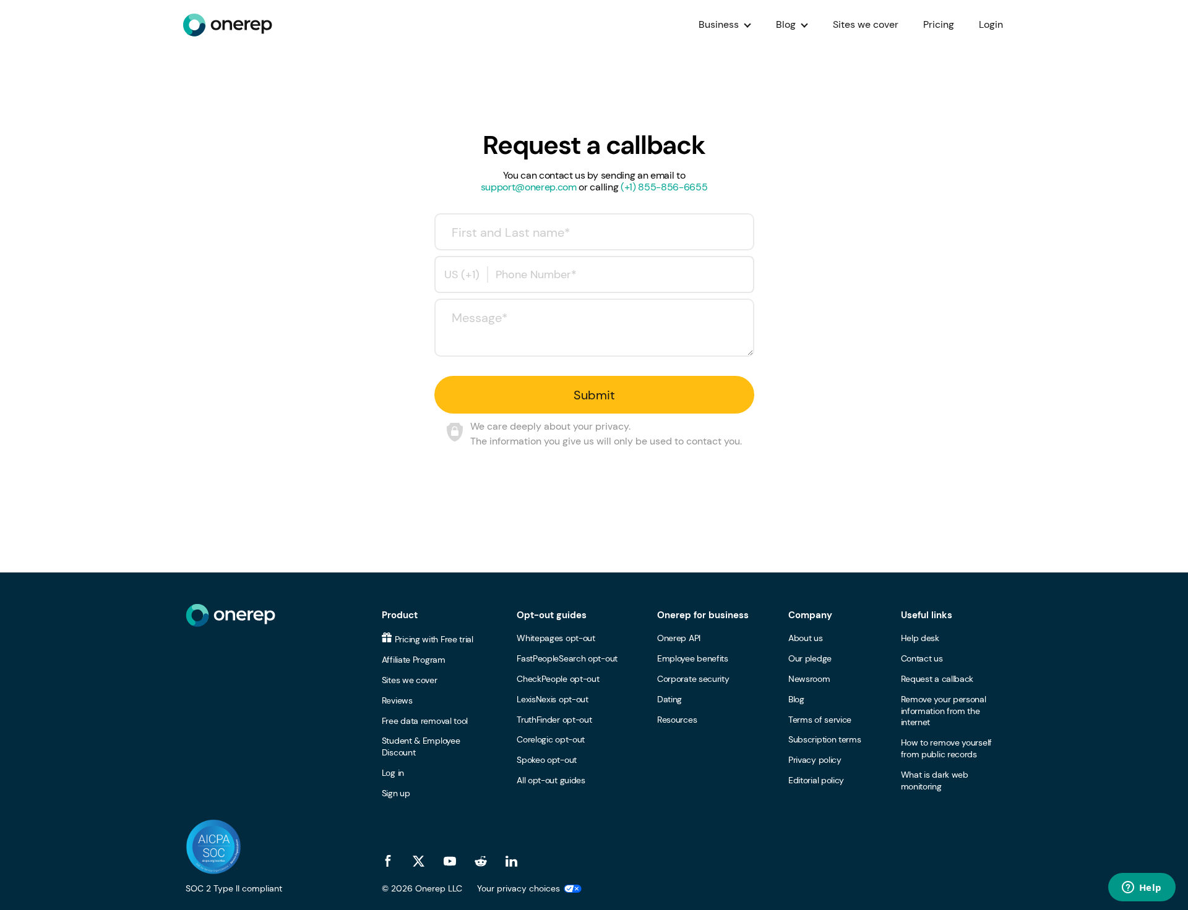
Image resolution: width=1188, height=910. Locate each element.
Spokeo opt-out (547, 759)
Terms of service (819, 719)
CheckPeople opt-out (558, 678)
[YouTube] (450, 861)
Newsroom (809, 678)
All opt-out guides (551, 780)
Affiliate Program (414, 659)
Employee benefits (692, 658)
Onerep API (678, 638)
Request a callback (937, 678)
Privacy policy (815, 759)
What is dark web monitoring (934, 780)
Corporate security (693, 678)
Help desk (920, 638)
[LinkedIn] (512, 861)
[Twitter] (419, 861)
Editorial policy (816, 780)
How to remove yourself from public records (946, 748)
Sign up (396, 793)
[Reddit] (481, 861)
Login (991, 24)
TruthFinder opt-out (554, 719)
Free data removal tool (425, 720)
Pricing (938, 24)
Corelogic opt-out (551, 739)
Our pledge (810, 658)
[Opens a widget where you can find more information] (1142, 888)
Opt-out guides (552, 615)
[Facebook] (388, 861)
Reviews (397, 700)
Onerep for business (703, 615)
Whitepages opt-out (556, 638)
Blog (786, 24)
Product (400, 615)
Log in (393, 772)
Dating (669, 699)
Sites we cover (865, 24)
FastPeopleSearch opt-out (567, 658)
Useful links (926, 615)
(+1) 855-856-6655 (664, 187)
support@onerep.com (529, 187)
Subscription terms (824, 739)
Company (810, 615)
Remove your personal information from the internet (943, 711)
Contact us (922, 658)
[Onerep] (227, 25)
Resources (677, 719)
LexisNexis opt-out (552, 699)
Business (719, 24)
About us (805, 638)
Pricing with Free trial (434, 639)
